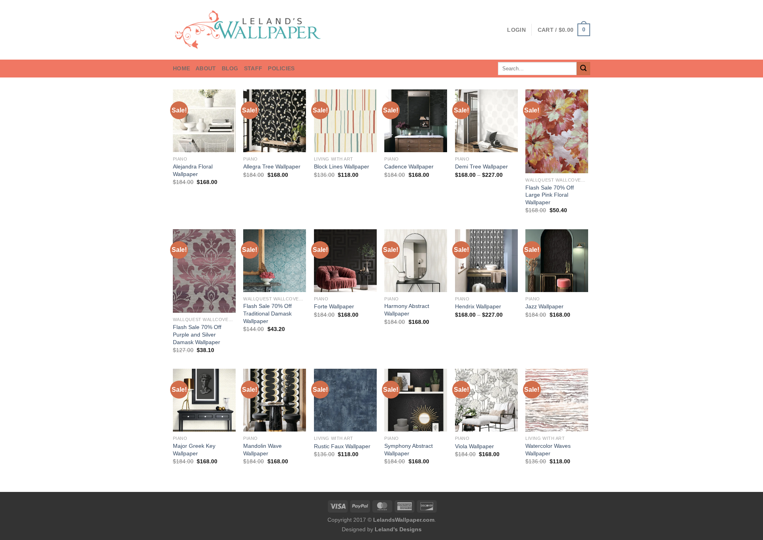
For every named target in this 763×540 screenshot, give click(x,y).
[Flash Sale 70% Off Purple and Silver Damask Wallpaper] (204, 271)
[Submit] (583, 68)
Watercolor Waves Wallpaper (548, 450)
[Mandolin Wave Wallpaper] (274, 400)
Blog (230, 68)
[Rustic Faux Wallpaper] (345, 400)
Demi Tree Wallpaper (481, 166)
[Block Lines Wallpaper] (345, 120)
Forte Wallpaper (334, 306)
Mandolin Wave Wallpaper (262, 450)
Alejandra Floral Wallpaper (193, 170)
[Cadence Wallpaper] (415, 120)
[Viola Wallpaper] (486, 400)
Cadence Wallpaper (409, 166)
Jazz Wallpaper (544, 306)
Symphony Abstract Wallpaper (408, 450)
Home (181, 68)
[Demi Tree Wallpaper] (486, 120)
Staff (253, 68)
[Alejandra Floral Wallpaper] (204, 120)
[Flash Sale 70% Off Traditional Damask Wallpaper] (274, 260)
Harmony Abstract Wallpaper (406, 310)
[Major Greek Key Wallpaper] (204, 400)
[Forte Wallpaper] (345, 260)
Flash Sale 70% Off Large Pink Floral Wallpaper (549, 194)
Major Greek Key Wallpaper (194, 450)
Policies (281, 68)
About (206, 68)
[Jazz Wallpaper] (556, 260)
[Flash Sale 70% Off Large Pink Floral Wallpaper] (556, 131)
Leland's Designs (398, 529)
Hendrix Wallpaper (478, 306)
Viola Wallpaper (474, 446)
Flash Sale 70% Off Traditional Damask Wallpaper (267, 313)
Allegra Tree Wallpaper (271, 166)
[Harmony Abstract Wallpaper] (415, 260)
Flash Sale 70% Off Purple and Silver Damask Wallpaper (197, 334)
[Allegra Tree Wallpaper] (274, 120)
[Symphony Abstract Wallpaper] (415, 400)
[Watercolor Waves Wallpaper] (556, 400)
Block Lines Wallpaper (341, 166)
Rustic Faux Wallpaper (342, 446)
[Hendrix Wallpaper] (486, 260)
